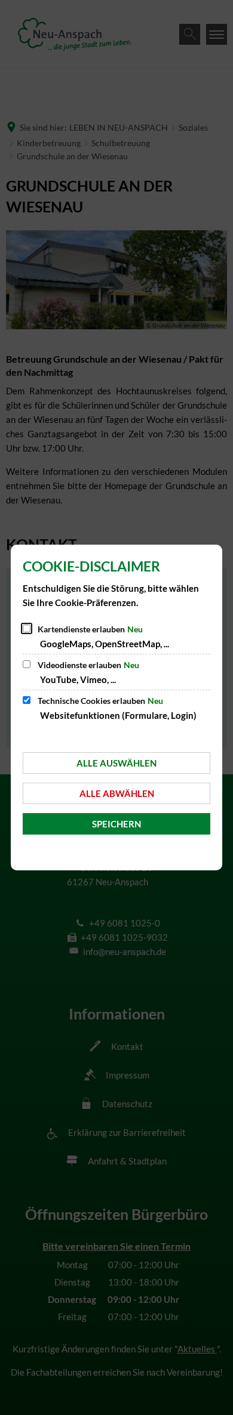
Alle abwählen (116, 793)
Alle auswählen (116, 763)
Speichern (116, 823)
